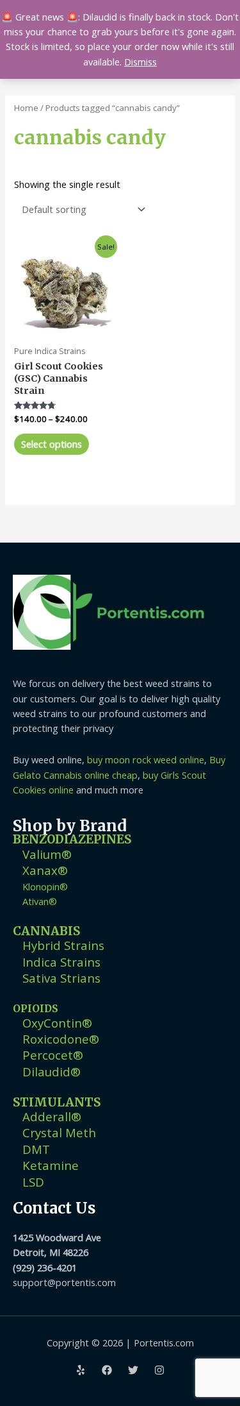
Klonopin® (45, 886)
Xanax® (45, 870)
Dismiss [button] (140, 61)
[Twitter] (133, 1370)
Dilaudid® (51, 1071)
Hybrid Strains (63, 945)
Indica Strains (61, 962)
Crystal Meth (59, 1132)
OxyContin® (57, 1023)
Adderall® (51, 1116)
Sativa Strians (61, 978)
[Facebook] (107, 1370)
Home (26, 108)
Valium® (47, 854)
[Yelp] (81, 1370)
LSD (33, 1182)
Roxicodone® (60, 1039)
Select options (51, 443)
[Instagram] (159, 1370)
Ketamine (50, 1165)
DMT (36, 1149)
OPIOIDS (35, 1009)
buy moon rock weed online (145, 759)
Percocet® (52, 1055)
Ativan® (39, 901)
